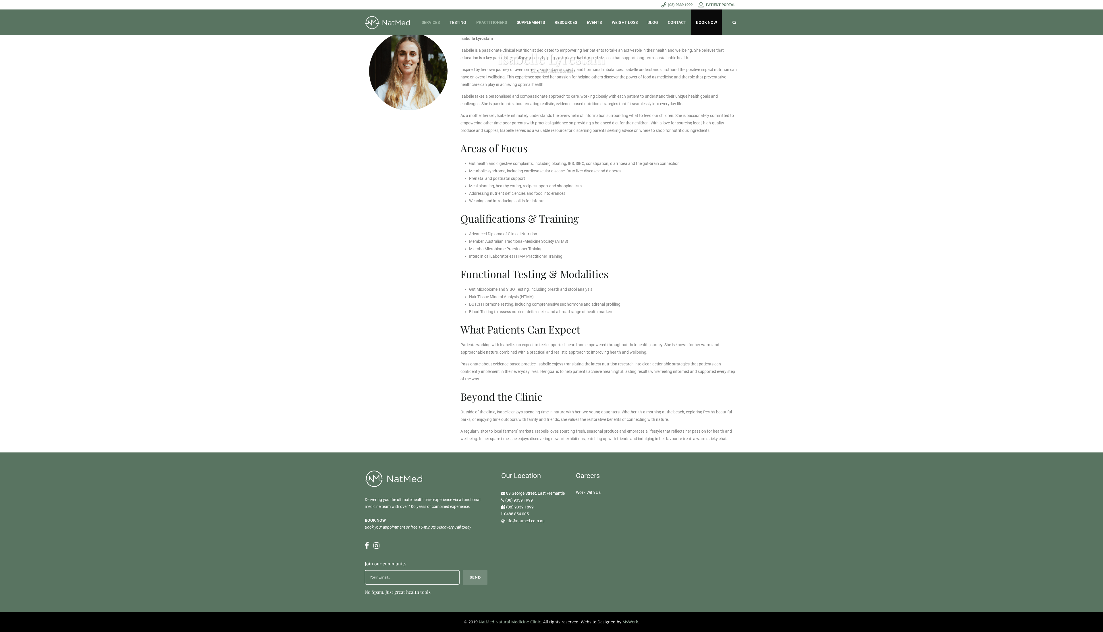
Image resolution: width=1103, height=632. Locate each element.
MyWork (630, 622)
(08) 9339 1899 (520, 507)
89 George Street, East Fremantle (535, 493)
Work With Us (588, 492)
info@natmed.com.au (525, 521)
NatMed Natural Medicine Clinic (510, 622)
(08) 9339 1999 (519, 500)
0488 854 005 (516, 514)
